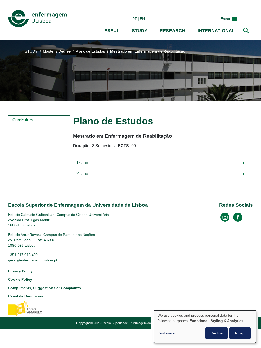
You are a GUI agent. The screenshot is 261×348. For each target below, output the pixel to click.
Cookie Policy (20, 279)
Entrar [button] (225, 19)
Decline (217, 333)
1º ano (82, 162)
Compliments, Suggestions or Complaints (44, 288)
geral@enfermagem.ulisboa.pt (32, 260)
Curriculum (22, 120)
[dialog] (205, 326)
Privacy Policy (20, 271)
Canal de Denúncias (25, 296)
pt (134, 19)
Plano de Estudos (90, 51)
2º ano (82, 173)
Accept (239, 333)
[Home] (38, 19)
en (142, 19)
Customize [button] (166, 333)
